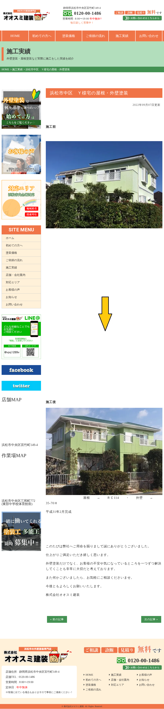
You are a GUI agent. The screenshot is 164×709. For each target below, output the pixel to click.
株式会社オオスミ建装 (74, 706)
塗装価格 (68, 36)
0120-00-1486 (87, 13)
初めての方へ (41, 36)
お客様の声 (13, 289)
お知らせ (11, 297)
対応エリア (13, 282)
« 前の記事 (57, 619)
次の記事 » (151, 619)
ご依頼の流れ (95, 36)
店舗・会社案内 (15, 274)
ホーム (10, 238)
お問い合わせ (148, 36)
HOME (15, 36)
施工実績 (122, 36)
